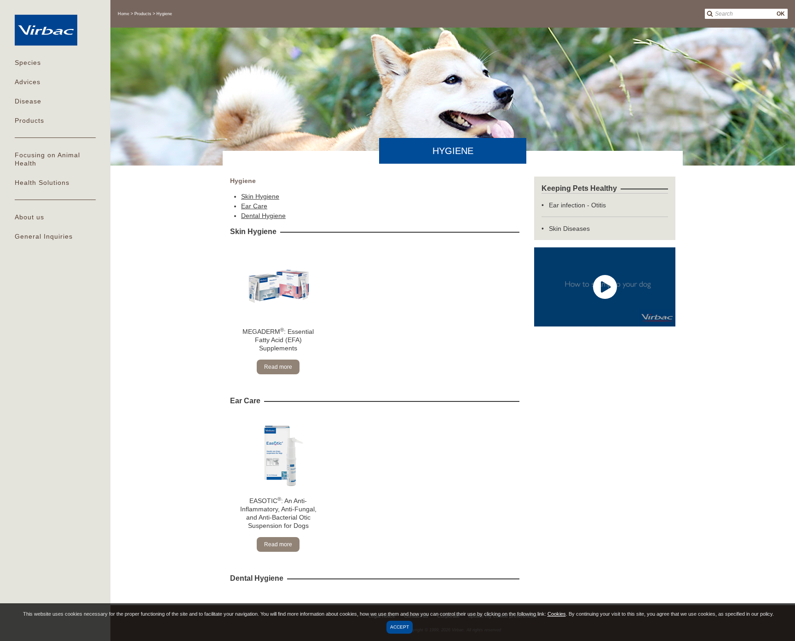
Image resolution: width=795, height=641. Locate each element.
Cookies (556, 614)
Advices (27, 82)
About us (29, 217)
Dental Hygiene (263, 215)
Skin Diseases (569, 228)
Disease (28, 101)
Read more (278, 367)
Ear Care (254, 206)
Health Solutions (42, 182)
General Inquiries (44, 236)
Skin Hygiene (260, 196)
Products (29, 120)
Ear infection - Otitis (577, 205)
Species (28, 62)
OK (781, 14)
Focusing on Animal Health (47, 159)
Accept (399, 627)
